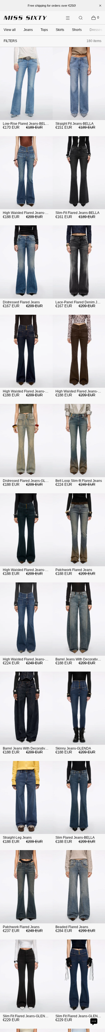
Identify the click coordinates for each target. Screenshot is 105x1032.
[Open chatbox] (94, 1021)
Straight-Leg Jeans (17, 838)
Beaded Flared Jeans (71, 927)
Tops (44, 30)
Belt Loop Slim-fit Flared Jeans (78, 481)
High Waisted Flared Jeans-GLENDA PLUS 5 (37, 213)
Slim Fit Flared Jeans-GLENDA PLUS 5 (32, 1016)
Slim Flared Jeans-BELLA (75, 838)
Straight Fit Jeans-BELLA (74, 124)
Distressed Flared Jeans (21, 302)
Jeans (28, 30)
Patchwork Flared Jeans (73, 570)
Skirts (60, 30)
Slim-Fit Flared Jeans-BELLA (77, 213)
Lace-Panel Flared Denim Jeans (80, 302)
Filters (10, 41)
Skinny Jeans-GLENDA (73, 748)
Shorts (77, 30)
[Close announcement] (100, 5)
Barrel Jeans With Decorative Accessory (33, 748)
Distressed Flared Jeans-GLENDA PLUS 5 (35, 481)
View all (10, 30)
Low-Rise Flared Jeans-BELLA (26, 124)
